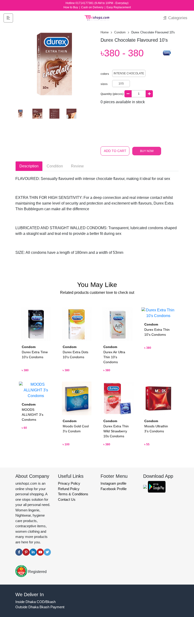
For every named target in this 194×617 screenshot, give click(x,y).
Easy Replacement (118, 7)
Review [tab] (77, 166)
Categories (177, 18)
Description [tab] (29, 166)
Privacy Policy (69, 483)
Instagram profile (113, 483)
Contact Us (66, 499)
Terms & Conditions (73, 494)
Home (105, 32)
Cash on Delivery (92, 7)
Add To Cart (115, 151)
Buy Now (147, 151)
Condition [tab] (55, 166)
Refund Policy (68, 489)
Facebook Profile (114, 489)
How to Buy (71, 7)
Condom (120, 32)
